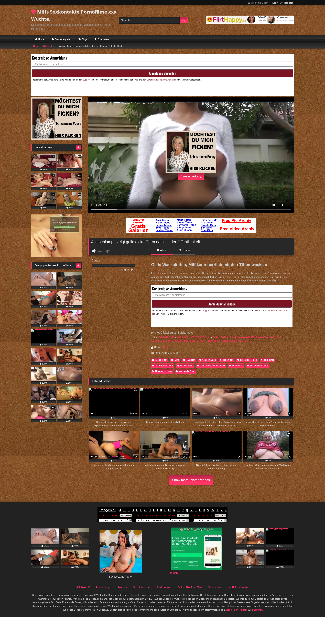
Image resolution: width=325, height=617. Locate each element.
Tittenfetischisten (218, 340)
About (163, 250)
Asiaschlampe (166, 336)
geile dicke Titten (201, 336)
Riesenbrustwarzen (194, 340)
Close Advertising (191, 176)
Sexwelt (122, 587)
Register (288, 2)
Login (275, 2)
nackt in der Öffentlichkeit (212, 365)
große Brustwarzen (238, 336)
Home (41, 39)
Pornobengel (103, 587)
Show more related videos (191, 480)
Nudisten (191, 360)
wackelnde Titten (239, 340)
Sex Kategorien (63, 39)
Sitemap (173, 573)
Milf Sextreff (82, 587)
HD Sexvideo (259, 336)
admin (165, 347)
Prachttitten (175, 340)
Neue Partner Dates (236, 609)
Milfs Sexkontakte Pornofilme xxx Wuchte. (73, 15)
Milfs (177, 360)
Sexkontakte (164, 587)
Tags (84, 39)
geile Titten (219, 336)
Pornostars (103, 39)
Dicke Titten (49, 46)
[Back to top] (314, 607)
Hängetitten (256, 609)
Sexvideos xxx (141, 587)
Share (186, 250)
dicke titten (183, 336)
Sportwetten (215, 587)
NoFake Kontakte (239, 587)
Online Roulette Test (190, 587)
